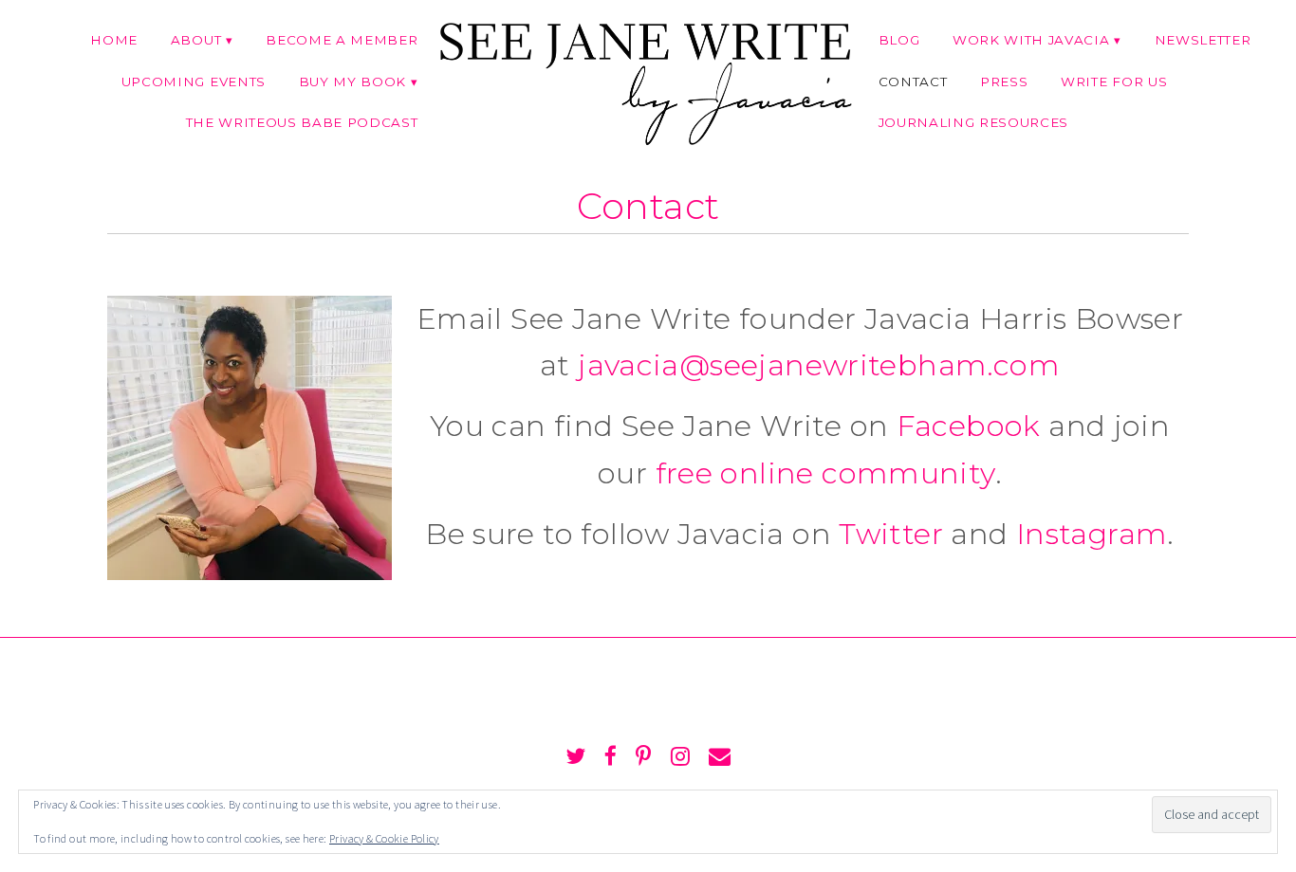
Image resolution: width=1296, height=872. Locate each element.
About (196, 39)
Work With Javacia (1031, 39)
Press (1004, 81)
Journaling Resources (973, 122)
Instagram (1091, 534)
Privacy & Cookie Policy (384, 838)
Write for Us (1114, 81)
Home (114, 39)
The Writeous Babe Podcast (302, 122)
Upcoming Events (193, 81)
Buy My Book (352, 81)
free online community (825, 473)
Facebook (969, 426)
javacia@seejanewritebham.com (819, 365)
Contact (913, 81)
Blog (899, 39)
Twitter (891, 534)
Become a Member (341, 39)
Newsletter (1203, 39)
